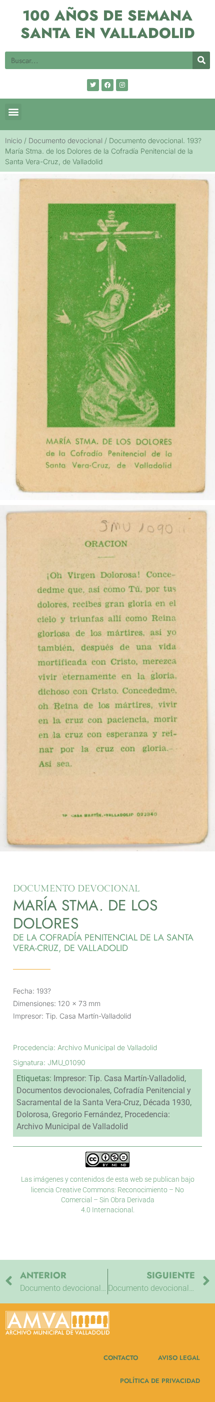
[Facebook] (108, 85)
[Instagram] (122, 85)
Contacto (121, 1357)
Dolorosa (32, 1114)
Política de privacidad (160, 1380)
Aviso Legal (179, 1357)
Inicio (13, 140)
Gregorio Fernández (86, 1114)
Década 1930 (166, 1102)
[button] (13, 112)
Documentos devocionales (63, 1090)
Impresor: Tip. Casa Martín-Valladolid (119, 1078)
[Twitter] (93, 85)
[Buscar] (201, 60)
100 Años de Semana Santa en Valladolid (107, 24)
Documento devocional (65, 140)
